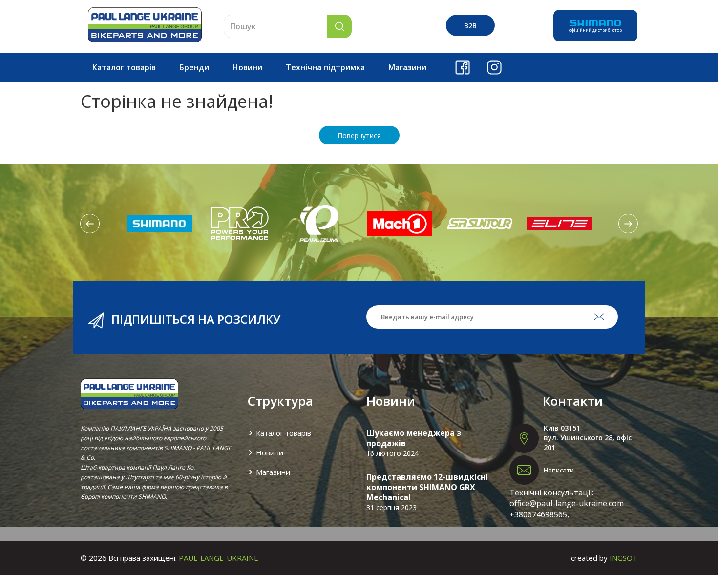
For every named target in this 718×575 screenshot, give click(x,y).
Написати (559, 470)
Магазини (407, 67)
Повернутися (359, 135)
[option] (159, 223)
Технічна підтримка (325, 67)
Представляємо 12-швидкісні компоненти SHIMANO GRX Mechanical (427, 487)
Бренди (194, 67)
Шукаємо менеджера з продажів (413, 438)
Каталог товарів (124, 67)
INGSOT (623, 558)
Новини (247, 67)
